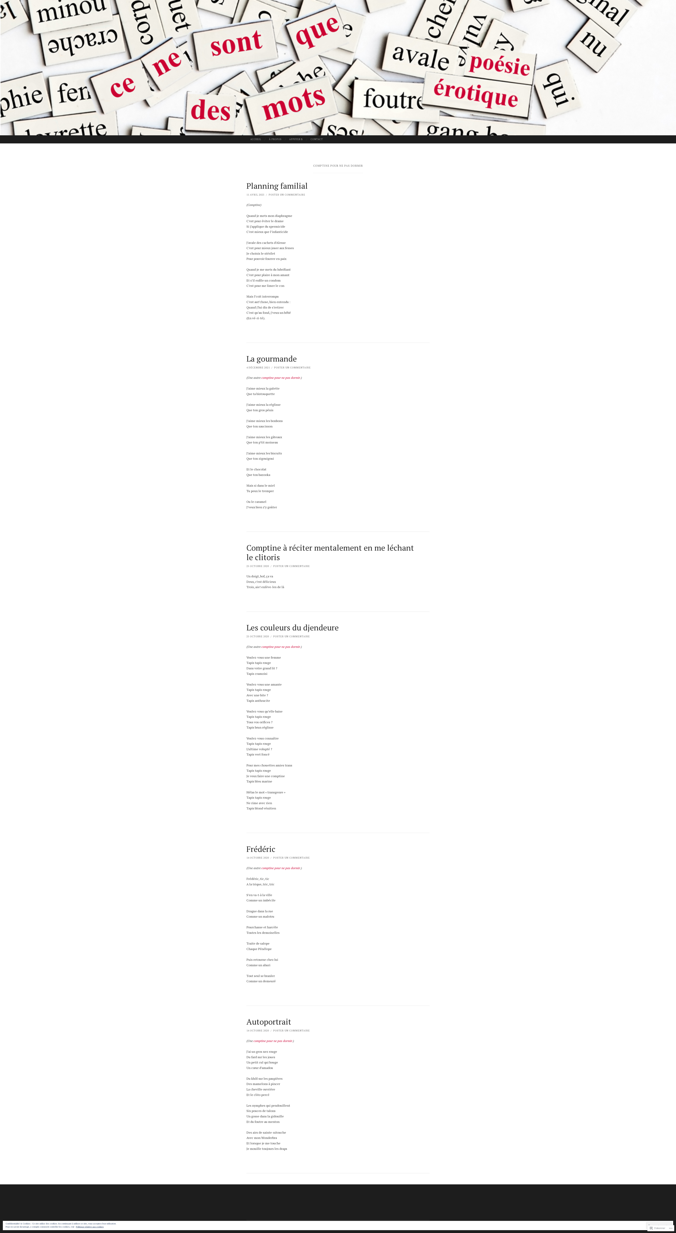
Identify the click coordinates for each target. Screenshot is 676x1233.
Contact (317, 139)
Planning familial (277, 185)
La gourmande (271, 358)
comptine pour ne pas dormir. (281, 377)
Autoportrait (268, 1021)
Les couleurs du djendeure (292, 627)
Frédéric (260, 849)
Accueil (255, 139)
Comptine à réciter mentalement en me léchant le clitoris (330, 552)
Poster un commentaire (287, 194)
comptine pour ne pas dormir (280, 868)
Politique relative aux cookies (90, 1226)
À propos (275, 139)
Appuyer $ (296, 139)
